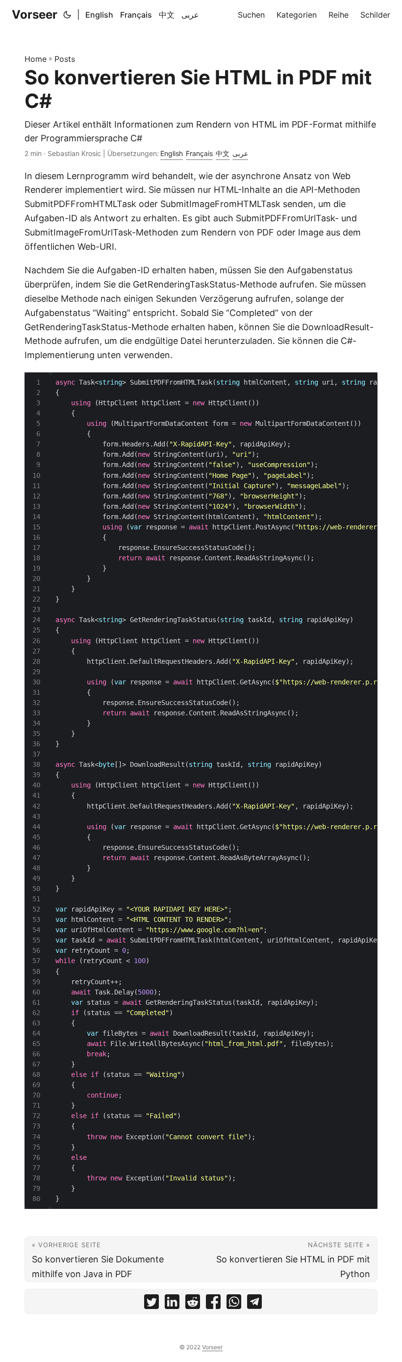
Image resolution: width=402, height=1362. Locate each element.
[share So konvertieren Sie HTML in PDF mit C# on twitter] (151, 1303)
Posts (64, 59)
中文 (167, 15)
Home (36, 59)
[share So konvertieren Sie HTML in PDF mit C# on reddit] (192, 1303)
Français (136, 15)
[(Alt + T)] (67, 14)
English (99, 15)
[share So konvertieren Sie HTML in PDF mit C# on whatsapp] (233, 1303)
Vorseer (34, 14)
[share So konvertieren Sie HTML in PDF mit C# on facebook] (213, 1303)
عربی (190, 15)
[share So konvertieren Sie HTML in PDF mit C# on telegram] (254, 1303)
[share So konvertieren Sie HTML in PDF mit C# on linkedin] (172, 1303)
